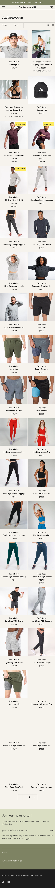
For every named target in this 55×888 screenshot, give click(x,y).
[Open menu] (6, 7)
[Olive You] (14, 349)
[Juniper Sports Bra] (14, 89)
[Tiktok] (3, 882)
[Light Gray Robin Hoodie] (14, 307)
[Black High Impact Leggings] (14, 473)
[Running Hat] (14, 44)
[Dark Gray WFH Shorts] (14, 601)
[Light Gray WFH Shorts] (14, 642)
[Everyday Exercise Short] (41, 44)
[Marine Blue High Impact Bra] (14, 725)
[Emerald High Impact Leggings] (14, 556)
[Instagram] (8, 882)
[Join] (49, 830)
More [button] (4, 853)
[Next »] (34, 797)
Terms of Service (18, 838)
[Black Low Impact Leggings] (14, 515)
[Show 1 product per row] (48, 25)
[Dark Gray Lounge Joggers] (14, 224)
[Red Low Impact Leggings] (14, 432)
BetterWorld (10, 875)
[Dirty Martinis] (14, 684)
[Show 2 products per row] (53, 25)
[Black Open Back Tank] (14, 767)
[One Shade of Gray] (14, 390)
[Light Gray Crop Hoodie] (14, 266)
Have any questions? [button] (12, 861)
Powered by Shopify (32, 875)
